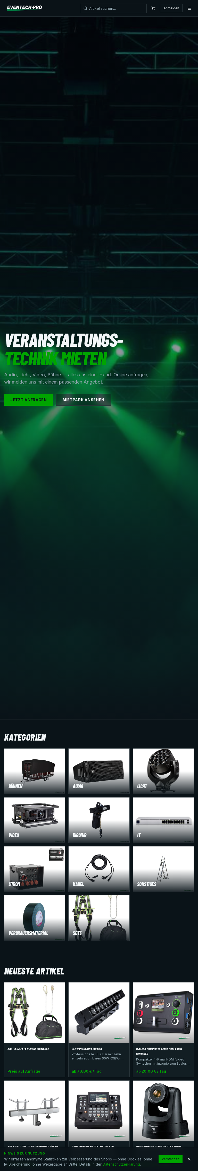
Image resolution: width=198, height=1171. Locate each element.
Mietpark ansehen (83, 399)
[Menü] (189, 8)
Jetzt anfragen (28, 399)
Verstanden (170, 1159)
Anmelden (171, 8)
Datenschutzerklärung (121, 1164)
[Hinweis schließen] (189, 1159)
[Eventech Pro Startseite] (24, 8)
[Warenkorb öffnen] (153, 8)
